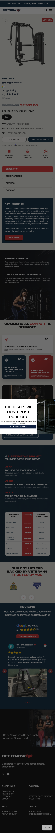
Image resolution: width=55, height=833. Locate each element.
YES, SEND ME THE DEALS (18, 426)
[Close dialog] (54, 400)
